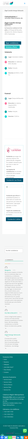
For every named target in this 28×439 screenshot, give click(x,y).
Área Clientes (7, 369)
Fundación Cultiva (14, 219)
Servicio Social (8, 379)
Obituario (6, 364)
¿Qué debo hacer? (8, 367)
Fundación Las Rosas (14, 180)
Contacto (6, 372)
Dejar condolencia (12, 43)
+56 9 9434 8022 (8, 417)
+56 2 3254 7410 (8, 414)
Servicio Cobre (8, 382)
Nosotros (6, 362)
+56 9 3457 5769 (8, 411)
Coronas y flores (11, 47)
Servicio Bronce (8, 384)
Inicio (5, 359)
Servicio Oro (7, 390)
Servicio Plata (7, 387)
